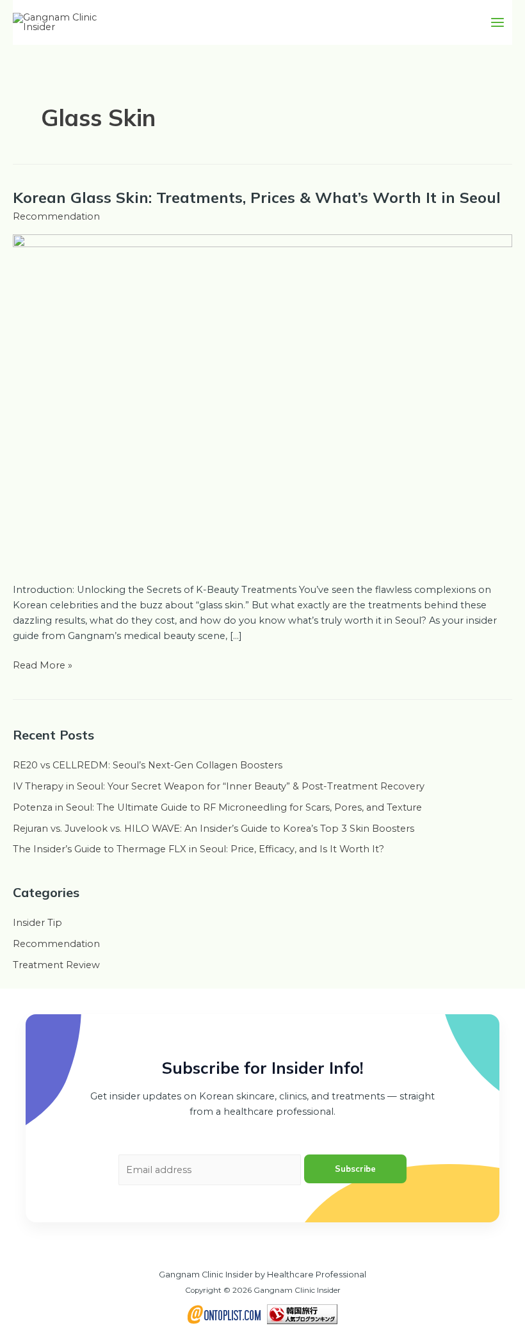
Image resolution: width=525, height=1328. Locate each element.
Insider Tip (37, 922)
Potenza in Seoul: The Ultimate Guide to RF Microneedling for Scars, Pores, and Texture (217, 807)
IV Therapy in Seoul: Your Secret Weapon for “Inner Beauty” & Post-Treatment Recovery (218, 786)
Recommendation (56, 216)
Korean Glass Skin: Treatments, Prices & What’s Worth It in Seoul (257, 197)
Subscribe (355, 1168)
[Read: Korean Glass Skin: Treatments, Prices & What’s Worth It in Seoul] (262, 400)
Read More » (42, 664)
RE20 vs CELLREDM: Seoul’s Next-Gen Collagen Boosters (147, 765)
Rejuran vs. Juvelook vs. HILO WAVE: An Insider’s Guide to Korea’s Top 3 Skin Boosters (213, 828)
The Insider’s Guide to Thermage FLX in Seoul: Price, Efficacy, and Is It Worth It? (198, 849)
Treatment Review (56, 965)
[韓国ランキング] (302, 1313)
